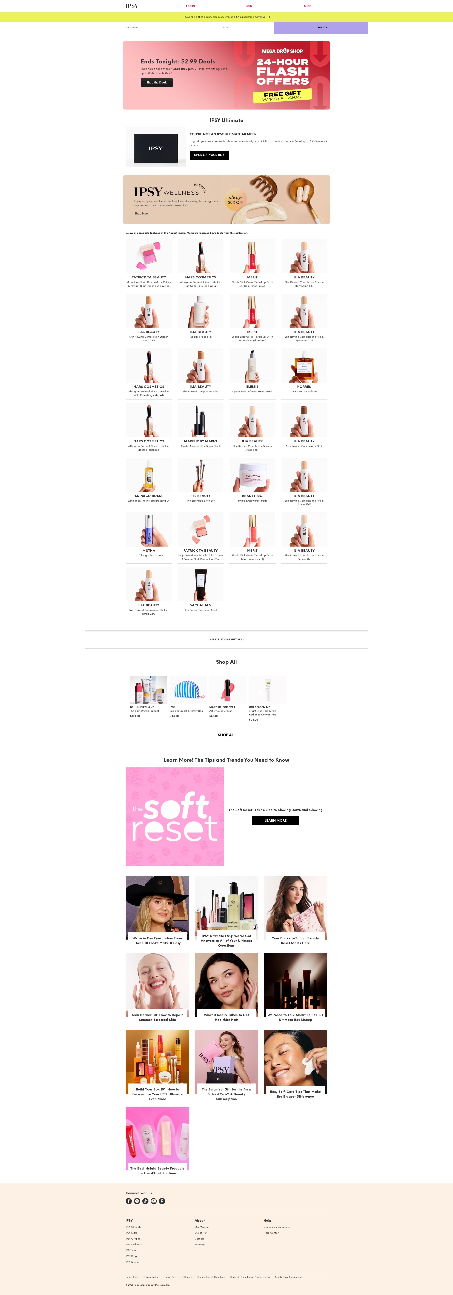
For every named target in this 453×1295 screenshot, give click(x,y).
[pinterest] (162, 1201)
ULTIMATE (321, 27)
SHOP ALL (226, 735)
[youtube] (154, 1201)
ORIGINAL (132, 27)
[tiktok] (145, 1201)
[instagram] (137, 1201)
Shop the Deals (157, 82)
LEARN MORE (276, 821)
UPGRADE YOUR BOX (209, 155)
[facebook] (129, 1201)
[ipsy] (132, 6)
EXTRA (226, 27)
